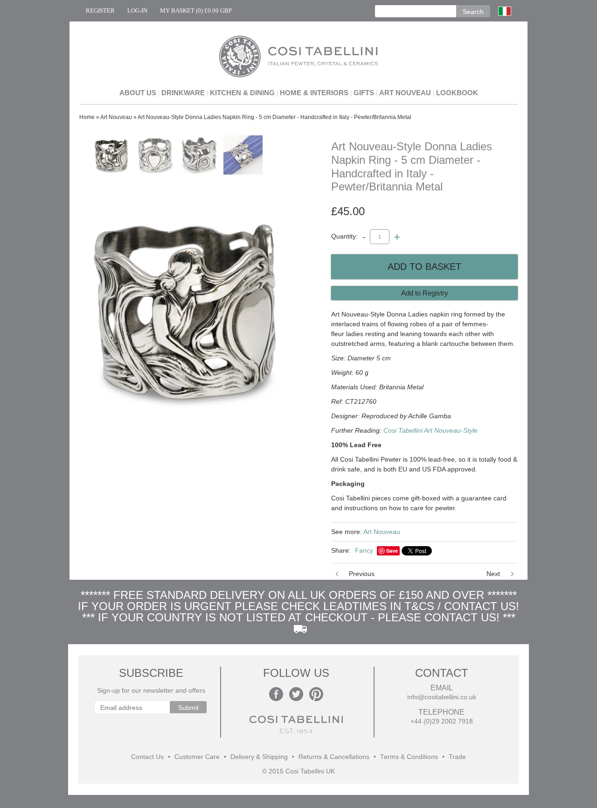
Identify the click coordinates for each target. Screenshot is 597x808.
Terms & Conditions (409, 756)
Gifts (364, 93)
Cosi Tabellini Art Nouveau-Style (430, 430)
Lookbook (457, 93)
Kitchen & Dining (242, 93)
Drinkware (183, 93)
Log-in (137, 10)
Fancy (364, 550)
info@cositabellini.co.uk (441, 697)
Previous (362, 573)
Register (100, 10)
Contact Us (147, 756)
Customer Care (197, 756)
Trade (457, 756)
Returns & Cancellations (333, 756)
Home (87, 117)
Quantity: (344, 236)
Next (493, 573)
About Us (137, 93)
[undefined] (186, 308)
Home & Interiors (314, 93)
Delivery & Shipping (259, 756)
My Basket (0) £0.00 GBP (196, 10)
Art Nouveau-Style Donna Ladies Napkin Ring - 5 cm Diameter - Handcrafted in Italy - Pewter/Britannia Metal (274, 117)
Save (392, 550)
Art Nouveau (405, 93)
